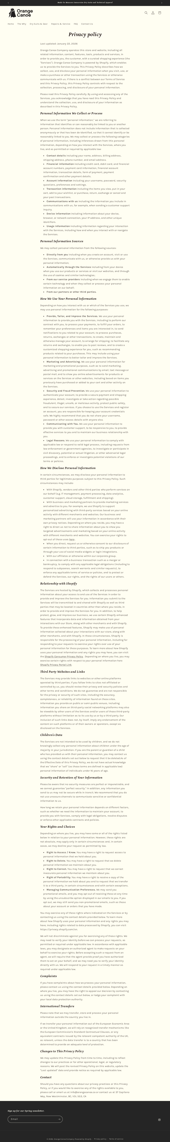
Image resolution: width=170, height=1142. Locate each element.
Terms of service (116, 1139)
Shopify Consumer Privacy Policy (64, 656)
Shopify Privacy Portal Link (56, 664)
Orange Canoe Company (64, 1139)
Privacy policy (100, 1139)
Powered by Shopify (83, 1139)
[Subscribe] (59, 1119)
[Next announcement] (162, 3)
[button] (146, 12)
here (72, 539)
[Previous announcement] (8, 3)
